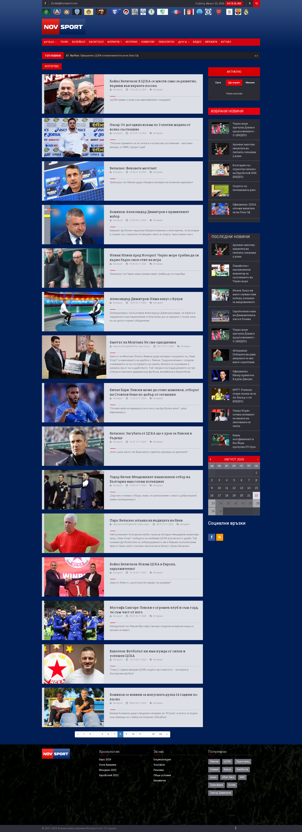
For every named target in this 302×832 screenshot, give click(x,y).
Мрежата (211, 41)
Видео (197, 41)
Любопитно (166, 41)
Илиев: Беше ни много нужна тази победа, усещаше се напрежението (244, 296)
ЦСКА (227, 761)
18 (226, 495)
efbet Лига (228, 777)
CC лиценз (110, 828)
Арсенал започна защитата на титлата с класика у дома (244, 150)
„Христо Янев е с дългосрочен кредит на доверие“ (140, 582)
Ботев (231, 784)
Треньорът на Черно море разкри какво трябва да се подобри (147, 273)
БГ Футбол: (73, 55)
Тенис (64, 41)
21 (248, 495)
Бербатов (242, 769)
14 (248, 487)
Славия (214, 769)
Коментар (148, 41)
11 (140, 734)
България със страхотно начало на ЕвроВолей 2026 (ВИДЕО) (245, 171)
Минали (250, 82)
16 (211, 495)
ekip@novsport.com (66, 3)
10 (133, 734)
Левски (214, 761)
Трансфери (216, 784)
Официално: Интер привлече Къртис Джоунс (243, 375)
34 (160, 734)
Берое (227, 769)
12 (234, 487)
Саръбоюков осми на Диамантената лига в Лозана (244, 315)
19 (234, 495)
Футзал (226, 41)
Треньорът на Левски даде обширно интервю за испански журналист (151, 182)
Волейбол (78, 41)
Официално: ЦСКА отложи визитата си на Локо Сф (244, 208)
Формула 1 (114, 41)
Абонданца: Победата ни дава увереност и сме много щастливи (244, 356)
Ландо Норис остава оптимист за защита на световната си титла (243, 418)
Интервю (131, 41)
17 (219, 495)
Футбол (49, 42)
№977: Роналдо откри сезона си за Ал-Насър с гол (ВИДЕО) (244, 395)
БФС (242, 777)
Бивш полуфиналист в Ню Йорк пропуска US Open (244, 441)
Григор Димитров (220, 792)
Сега (218, 82)
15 (256, 487)
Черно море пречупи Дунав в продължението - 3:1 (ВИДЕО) (114, 55)
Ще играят (234, 82)
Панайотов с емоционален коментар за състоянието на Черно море (243, 273)
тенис (213, 777)
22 (256, 495)
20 (241, 495)
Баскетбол (96, 41)
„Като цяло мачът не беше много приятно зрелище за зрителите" (149, 452)
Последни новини (230, 237)
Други (182, 42)
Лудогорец (243, 761)
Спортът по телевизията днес (244, 188)
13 (241, 487)
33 (153, 734)
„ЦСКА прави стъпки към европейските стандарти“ (140, 99)
